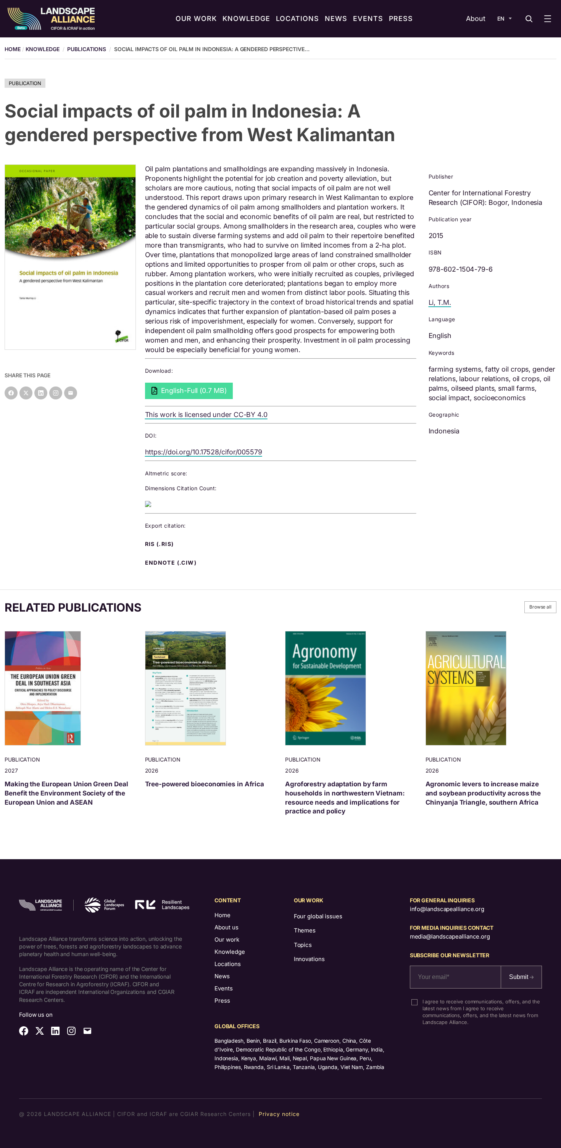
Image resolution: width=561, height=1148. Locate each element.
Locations (227, 964)
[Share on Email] (70, 392)
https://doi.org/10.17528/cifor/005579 (203, 452)
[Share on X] (25, 392)
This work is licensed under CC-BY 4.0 (206, 415)
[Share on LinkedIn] (40, 392)
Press (222, 1000)
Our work (226, 939)
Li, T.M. (440, 302)
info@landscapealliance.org (447, 909)
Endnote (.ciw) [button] (171, 563)
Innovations (309, 959)
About (475, 18)
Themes (305, 930)
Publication (25, 83)
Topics (303, 944)
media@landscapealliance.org (450, 936)
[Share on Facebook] (11, 392)
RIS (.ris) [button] (160, 544)
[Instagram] (55, 392)
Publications (86, 49)
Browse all (540, 607)
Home (222, 915)
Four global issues (318, 916)
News (222, 976)
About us (226, 927)
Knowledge (43, 49)
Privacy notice (279, 1114)
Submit (519, 977)
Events (223, 988)
